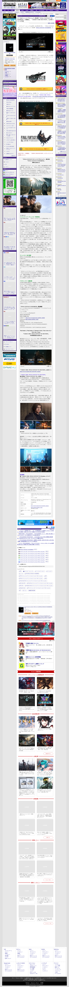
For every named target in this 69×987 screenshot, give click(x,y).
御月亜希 (32, 590)
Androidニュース (33, 965)
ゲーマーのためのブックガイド (10, 128)
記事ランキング (8, 958)
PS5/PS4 (17, 10)
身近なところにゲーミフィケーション (10, 149)
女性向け (32, 10)
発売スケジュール (20, 955)
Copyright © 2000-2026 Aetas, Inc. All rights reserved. (34, 984)
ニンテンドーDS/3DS (21, 963)
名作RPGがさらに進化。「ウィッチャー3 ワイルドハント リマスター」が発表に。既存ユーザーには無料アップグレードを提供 (62, 137)
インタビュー (7, 954)
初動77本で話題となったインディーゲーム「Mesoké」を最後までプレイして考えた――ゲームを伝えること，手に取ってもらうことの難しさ (9, 292)
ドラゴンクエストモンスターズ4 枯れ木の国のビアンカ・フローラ (62, 165)
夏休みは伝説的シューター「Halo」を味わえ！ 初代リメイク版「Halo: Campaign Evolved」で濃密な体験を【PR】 (44, 790)
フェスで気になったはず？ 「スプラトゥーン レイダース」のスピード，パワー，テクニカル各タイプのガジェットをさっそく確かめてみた (9, 278)
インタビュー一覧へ (48, 923)
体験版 (6, 75)
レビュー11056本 (7, 7)
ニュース (7, 71)
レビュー (7, 73)
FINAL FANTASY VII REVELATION (62, 182)
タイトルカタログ (20, 957)
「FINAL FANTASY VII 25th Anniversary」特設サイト (36, 148)
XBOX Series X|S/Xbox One (9, 172)
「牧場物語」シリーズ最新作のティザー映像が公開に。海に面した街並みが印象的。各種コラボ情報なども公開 (62, 132)
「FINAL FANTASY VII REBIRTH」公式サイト (37, 88)
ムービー (7, 76)
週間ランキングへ (63, 151)
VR (36, 10)
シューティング (58, 969)
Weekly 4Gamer (8, 102)
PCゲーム (6, 170)
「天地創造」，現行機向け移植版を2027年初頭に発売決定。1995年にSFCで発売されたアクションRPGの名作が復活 (62, 110)
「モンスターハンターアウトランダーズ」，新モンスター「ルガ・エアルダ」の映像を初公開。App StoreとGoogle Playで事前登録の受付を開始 (26, 749)
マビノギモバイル (61, 174)
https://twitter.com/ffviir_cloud (31, 319)
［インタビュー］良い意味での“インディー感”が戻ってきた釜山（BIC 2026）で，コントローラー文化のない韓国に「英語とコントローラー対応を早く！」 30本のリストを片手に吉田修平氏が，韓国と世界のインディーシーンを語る (9, 322)
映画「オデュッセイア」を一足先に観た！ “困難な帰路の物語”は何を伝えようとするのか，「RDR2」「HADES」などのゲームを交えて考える (9, 219)
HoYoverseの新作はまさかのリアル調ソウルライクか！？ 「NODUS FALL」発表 (62, 143)
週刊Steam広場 (8, 121)
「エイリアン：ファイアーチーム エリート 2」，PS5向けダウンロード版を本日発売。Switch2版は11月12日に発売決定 (44, 691)
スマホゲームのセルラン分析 (10, 116)
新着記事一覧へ (48, 753)
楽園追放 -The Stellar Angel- (62, 186)
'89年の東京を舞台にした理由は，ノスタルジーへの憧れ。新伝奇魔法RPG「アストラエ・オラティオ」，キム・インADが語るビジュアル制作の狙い (26, 899)
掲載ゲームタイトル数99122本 (9, 6)
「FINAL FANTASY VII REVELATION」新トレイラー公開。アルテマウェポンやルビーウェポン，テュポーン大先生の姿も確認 (62, 100)
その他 (56, 972)
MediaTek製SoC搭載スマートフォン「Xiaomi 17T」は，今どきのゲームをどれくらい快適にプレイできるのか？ (44, 856)
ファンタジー (49, 571)
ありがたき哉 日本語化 (10, 146)
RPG (20, 571)
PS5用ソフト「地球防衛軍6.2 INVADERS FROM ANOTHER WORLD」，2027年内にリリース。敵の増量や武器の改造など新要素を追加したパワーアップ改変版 (44, 709)
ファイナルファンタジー (40, 571)
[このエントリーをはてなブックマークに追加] (53, 16)
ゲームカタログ (58, 973)
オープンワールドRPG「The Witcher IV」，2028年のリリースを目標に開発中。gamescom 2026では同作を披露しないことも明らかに (26, 709)
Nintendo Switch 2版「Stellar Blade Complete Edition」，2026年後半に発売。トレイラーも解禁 (62, 127)
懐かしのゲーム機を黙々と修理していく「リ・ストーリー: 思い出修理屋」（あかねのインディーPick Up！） (44, 833)
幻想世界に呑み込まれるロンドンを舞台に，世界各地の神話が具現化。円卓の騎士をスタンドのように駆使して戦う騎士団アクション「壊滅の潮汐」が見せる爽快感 (26, 875)
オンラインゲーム (8, 950)
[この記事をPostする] (46, 16)
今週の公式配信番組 (9, 108)
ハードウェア (41, 10)
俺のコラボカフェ (9, 132)
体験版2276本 (13, 7)
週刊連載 (6, 955)
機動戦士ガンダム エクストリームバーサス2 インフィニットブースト (62, 170)
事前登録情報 (32, 967)
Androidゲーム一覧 (33, 973)
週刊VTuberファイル (9, 110)
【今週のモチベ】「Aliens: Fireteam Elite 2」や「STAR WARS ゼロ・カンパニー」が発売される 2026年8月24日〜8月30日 (26, 833)
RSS (3, 0)
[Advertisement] (35, 937)
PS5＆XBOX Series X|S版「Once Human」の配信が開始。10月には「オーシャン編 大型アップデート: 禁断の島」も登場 (26, 691)
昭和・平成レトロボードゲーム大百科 (10, 135)
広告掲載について (8, 346)
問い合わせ (22, 0)
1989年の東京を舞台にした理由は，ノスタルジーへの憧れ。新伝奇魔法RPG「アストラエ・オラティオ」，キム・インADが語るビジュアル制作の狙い (9, 308)
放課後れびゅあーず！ (10, 153)
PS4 (44, 96)
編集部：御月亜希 (51, 23)
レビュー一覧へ (48, 879)
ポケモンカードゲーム (61, 157)
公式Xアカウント (9, 0)
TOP (5, 10)
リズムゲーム (57, 970)
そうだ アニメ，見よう (10, 125)
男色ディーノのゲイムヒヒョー (10, 113)
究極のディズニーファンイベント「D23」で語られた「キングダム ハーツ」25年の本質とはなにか (9, 336)
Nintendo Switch (7, 175)
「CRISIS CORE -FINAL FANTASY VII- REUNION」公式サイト (37, 124)
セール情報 (32, 968)
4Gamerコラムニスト (9, 137)
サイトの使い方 (16, 0)
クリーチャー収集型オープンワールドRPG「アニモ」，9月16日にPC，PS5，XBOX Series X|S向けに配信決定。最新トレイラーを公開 (26, 731)
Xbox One (47, 96)
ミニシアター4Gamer (9, 142)
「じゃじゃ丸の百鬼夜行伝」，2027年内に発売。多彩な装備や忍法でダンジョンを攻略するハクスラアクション (62, 116)
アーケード (56, 963)
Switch (22, 10)
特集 (6, 72)
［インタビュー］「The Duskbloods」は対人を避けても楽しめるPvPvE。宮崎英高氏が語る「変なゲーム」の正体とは (44, 919)
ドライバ (6, 166)
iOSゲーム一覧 (33, 972)
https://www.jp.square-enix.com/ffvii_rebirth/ (35, 317)
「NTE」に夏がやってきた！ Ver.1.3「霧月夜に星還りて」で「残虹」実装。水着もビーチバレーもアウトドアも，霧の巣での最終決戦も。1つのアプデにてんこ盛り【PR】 (44, 773)
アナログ (51, 10)
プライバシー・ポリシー (35, 982)
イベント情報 (57, 965)
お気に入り (53, 0)
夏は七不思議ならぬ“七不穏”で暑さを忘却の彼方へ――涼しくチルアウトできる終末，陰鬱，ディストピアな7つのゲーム (9, 248)
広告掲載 (41, 982)
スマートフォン (32, 963)
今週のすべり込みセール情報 (10, 119)
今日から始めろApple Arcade (11, 130)
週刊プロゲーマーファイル (10, 106)
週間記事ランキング (8, 159)
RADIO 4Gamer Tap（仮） (10, 123)
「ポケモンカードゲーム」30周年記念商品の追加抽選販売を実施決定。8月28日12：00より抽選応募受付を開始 (62, 148)
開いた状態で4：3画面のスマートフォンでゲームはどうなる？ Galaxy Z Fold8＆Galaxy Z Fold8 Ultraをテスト (44, 874)
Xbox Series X (39, 96)
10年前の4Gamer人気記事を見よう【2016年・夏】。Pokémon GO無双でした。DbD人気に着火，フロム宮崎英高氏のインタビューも (9, 233)
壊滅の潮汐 (59, 189)
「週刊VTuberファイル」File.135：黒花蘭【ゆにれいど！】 (44, 730)
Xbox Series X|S (22, 583)
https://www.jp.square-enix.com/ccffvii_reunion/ (30, 371)
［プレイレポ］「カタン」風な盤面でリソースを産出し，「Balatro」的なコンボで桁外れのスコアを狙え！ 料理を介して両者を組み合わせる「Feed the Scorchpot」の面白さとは (26, 857)
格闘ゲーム (57, 967)
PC (8, 10)
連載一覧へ (14, 155)
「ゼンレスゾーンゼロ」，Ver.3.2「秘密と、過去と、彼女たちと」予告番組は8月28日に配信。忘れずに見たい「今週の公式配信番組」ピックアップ (44, 816)
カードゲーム (57, 968)
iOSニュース (32, 964)
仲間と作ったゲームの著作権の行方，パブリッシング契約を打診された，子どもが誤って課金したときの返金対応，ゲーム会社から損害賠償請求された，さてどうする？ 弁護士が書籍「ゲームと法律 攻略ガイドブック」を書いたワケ (26, 792)
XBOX (12, 10)
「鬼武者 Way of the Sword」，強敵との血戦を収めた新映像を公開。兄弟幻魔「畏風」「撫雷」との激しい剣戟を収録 (44, 748)
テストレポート (45, 965)
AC (47, 10)
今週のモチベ (8, 104)
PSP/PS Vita (56, 949)
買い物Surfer (8, 144)
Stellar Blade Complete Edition (62, 193)
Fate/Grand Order (60, 160)
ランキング (64, 0)
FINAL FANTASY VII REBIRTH (9, 53)
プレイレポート (33, 951)
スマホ (27, 10)
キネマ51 (7, 151)
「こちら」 (40, 979)
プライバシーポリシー (9, 341)
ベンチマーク (45, 970)
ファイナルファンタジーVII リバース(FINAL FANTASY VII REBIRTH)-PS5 (36, 620)
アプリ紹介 (32, 969)
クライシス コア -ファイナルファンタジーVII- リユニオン (32, 551)
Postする (49, 15)
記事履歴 (58, 0)
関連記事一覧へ (52, 529)
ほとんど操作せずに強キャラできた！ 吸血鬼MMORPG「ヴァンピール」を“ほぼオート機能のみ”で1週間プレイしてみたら (9, 263)
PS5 (35, 96)
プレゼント (7, 161)
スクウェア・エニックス (10, 57)
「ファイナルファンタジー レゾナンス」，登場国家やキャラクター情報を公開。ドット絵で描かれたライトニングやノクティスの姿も (62, 121)
